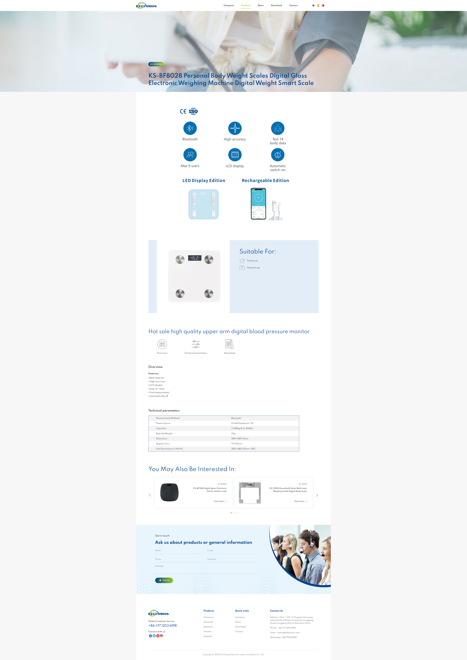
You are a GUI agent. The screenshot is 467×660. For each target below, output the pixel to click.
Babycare (208, 627)
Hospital (208, 636)
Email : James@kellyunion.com (285, 633)
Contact (293, 5)
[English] (313, 5)
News (261, 5)
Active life (208, 622)
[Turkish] (323, 5)
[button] (229, 512)
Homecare (209, 617)
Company (229, 5)
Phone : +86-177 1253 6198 (283, 628)
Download (276, 5)
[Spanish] (318, 5)
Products (246, 5)
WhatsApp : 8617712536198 (283, 637)
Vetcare (207, 632)
